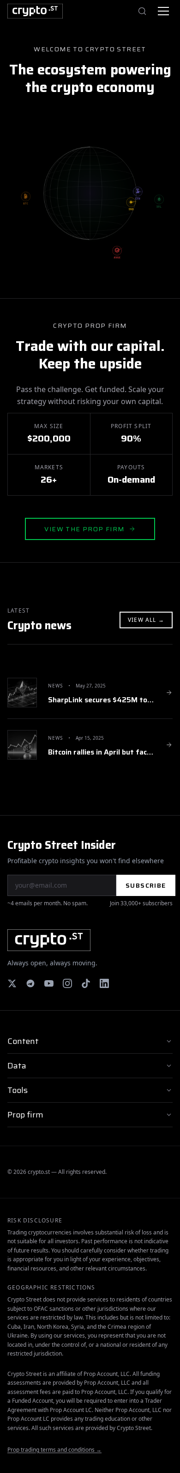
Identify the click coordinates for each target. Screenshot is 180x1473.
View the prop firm (84, 529)
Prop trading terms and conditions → (54, 1450)
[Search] (142, 11)
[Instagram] (67, 983)
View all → (146, 620)
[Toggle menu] (163, 11)
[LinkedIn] (104, 983)
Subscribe (146, 885)
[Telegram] (30, 983)
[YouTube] (49, 983)
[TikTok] (85, 983)
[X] (12, 983)
